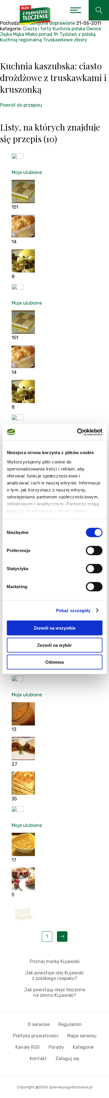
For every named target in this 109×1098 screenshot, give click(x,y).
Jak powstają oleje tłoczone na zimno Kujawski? (54, 992)
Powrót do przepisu (21, 105)
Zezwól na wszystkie (55, 628)
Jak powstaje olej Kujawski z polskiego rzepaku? (54, 975)
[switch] (94, 550)
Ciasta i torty (37, 28)
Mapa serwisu (82, 1036)
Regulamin (70, 1024)
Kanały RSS (27, 1047)
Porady (56, 1047)
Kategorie (83, 1047)
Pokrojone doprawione (50, 23)
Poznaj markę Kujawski (55, 961)
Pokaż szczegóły (73, 610)
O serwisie (39, 1024)
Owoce (93, 28)
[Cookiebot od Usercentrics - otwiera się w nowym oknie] (77, 432)
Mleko (31, 34)
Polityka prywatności (35, 1036)
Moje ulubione (27, 172)
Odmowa (54, 662)
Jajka (6, 34)
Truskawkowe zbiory (65, 40)
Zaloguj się (67, 1058)
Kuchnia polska (69, 28)
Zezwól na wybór (54, 644)
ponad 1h (48, 34)
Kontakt (38, 1058)
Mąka (18, 34)
